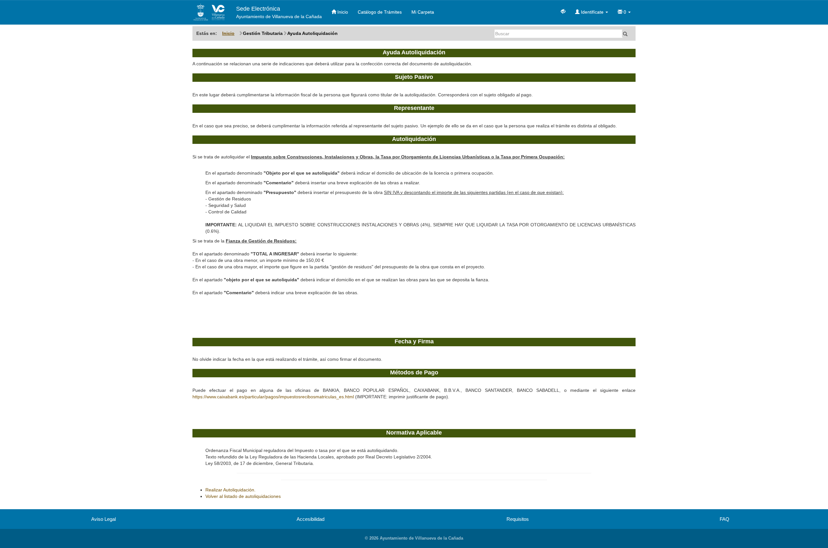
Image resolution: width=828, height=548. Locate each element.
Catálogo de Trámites (380, 12)
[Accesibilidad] (563, 11)
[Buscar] (625, 33)
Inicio (342, 12)
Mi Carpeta (422, 12)
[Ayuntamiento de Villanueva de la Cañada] (209, 12)
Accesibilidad (310, 519)
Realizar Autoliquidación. (230, 489)
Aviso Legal (103, 519)
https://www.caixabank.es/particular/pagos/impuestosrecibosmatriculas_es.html (273, 396)
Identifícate (592, 12)
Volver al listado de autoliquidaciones (243, 496)
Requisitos (518, 519)
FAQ (724, 519)
